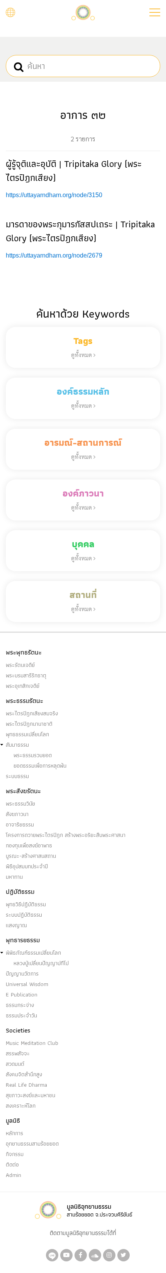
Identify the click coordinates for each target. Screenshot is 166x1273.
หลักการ (14, 1133)
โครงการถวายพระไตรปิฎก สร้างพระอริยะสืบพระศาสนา (65, 835)
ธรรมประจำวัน (21, 1015)
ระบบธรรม (17, 776)
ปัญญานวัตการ (22, 973)
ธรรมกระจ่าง (20, 1005)
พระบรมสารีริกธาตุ (26, 675)
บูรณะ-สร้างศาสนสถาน (31, 856)
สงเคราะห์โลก (21, 1105)
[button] (154, 12)
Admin (13, 1175)
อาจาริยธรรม (20, 824)
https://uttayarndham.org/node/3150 (54, 195)
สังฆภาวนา (17, 814)
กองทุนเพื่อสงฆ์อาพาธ (29, 845)
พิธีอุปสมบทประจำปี (27, 866)
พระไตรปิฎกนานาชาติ (29, 723)
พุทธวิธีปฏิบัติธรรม (26, 904)
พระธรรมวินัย (20, 803)
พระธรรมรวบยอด (33, 755)
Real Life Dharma (26, 1084)
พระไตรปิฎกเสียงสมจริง (32, 713)
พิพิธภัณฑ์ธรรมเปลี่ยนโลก (33, 952)
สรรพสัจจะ (18, 1053)
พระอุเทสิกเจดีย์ (22, 686)
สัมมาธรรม (17, 744)
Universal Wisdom (27, 984)
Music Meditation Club (32, 1043)
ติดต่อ (12, 1164)
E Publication (21, 994)
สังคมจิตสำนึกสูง (24, 1074)
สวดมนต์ (15, 1064)
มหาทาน (14, 876)
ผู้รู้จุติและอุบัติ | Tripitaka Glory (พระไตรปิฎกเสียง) (74, 170)
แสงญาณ (16, 925)
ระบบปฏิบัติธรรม (24, 914)
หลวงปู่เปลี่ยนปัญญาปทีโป (41, 963)
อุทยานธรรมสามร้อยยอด (32, 1143)
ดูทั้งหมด (82, 354)
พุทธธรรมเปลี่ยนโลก (27, 734)
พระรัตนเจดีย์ (20, 665)
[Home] (83, 12)
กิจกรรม (15, 1154)
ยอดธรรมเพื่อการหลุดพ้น (40, 765)
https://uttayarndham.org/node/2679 (54, 255)
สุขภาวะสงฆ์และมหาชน (30, 1095)
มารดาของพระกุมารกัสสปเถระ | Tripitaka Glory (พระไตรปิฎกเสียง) (80, 231)
